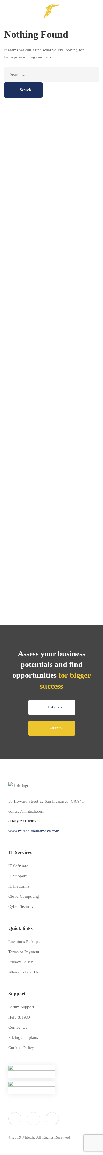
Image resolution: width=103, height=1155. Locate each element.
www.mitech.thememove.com (33, 831)
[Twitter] (14, 1118)
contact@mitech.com (26, 811)
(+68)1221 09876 (23, 821)
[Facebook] (33, 1118)
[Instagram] (52, 1118)
